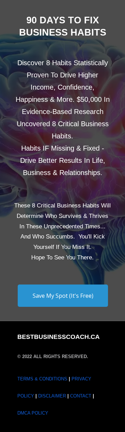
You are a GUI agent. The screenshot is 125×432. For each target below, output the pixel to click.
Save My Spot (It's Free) (63, 296)
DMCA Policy (32, 413)
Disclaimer (52, 396)
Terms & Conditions (42, 378)
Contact (81, 396)
